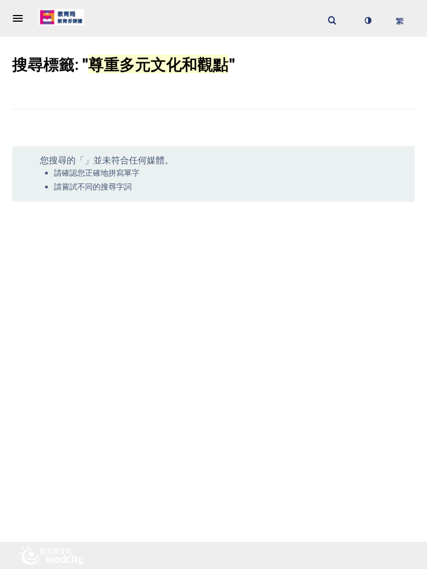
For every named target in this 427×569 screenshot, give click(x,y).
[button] (21, 18)
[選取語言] (399, 21)
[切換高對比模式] (367, 21)
